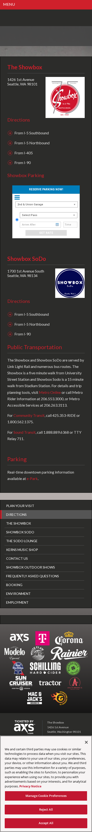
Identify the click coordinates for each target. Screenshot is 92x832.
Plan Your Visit (20, 506)
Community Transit (29, 415)
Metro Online (50, 392)
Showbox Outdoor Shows (30, 567)
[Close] (86, 742)
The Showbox (18, 523)
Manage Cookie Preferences (46, 796)
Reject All (46, 809)
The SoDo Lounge (22, 541)
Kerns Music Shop (22, 550)
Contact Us (17, 558)
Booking (14, 585)
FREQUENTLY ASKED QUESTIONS (32, 576)
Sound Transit (24, 432)
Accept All (46, 823)
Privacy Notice (30, 786)
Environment (18, 594)
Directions (16, 514)
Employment (17, 602)
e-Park (32, 478)
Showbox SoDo (20, 532)
